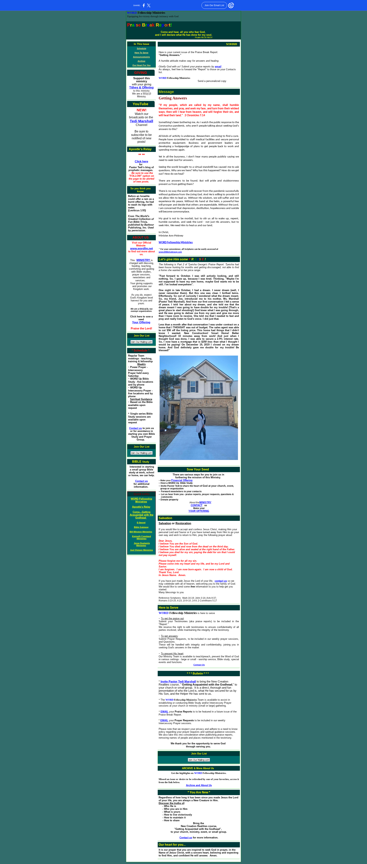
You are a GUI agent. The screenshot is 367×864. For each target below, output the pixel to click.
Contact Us (199, 665)
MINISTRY (143, 260)
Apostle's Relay (141, 506)
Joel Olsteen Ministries (141, 550)
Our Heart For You (141, 65)
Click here (141, 161)
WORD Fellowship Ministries (141, 500)
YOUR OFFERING (198, 511)
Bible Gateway (141, 527)
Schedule (141, 48)
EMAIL (164, 711)
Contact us (135, 428)
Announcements (141, 57)
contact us (221, 580)
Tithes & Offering (141, 87)
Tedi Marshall (141, 121)
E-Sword (141, 522)
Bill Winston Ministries (141, 532)
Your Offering (141, 322)
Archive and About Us (199, 785)
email (218, 66)
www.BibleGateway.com (170, 252)
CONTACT (196, 505)
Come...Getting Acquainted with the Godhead (141, 515)
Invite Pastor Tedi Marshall (178, 681)
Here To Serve (141, 53)
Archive (141, 61)
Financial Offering (181, 480)
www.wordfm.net (141, 248)
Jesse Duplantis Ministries (142, 544)
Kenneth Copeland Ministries (141, 537)
